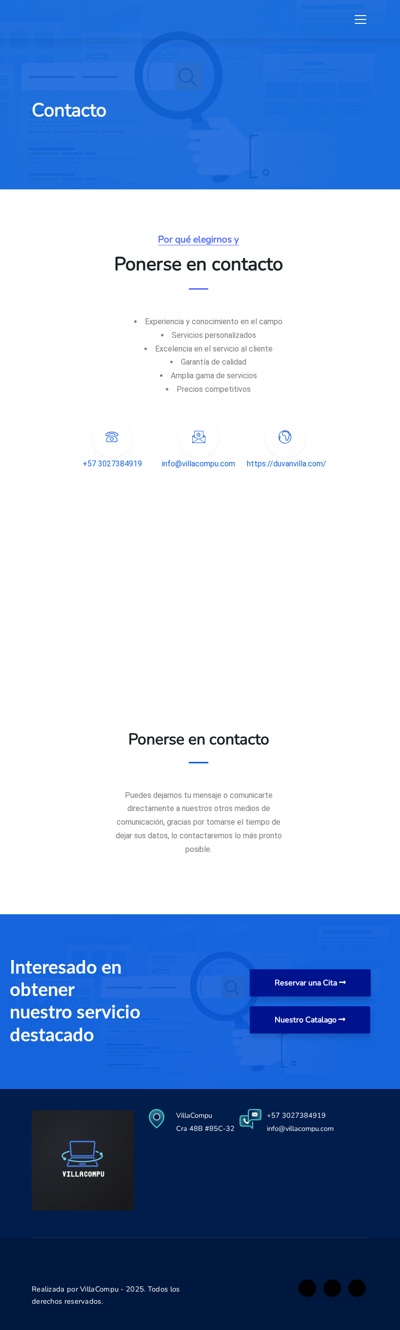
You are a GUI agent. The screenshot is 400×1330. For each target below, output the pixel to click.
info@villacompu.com (300, 1128)
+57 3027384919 (296, 1115)
